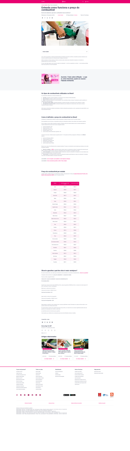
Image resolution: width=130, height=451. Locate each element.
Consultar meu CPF (19, 371)
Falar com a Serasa (19, 381)
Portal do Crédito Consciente (79, 374)
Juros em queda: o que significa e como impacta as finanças (58, 158)
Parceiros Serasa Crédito (20, 382)
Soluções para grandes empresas (21, 387)
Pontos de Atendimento (59, 371)
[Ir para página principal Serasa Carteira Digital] (64, 1)
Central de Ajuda (57, 374)
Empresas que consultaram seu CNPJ (81, 381)
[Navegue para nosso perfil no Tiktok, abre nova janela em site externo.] (21, 395)
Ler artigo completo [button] (48, 358)
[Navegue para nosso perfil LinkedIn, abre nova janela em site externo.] (36, 395)
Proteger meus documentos (79, 376)
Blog (49, 5)
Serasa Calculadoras (39, 379)
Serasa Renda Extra (39, 381)
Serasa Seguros (38, 387)
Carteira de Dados (38, 389)
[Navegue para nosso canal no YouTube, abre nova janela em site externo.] (24, 395)
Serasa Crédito (38, 371)
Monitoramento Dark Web (20, 379)
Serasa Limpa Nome (39, 376)
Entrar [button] (87, 1)
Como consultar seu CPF (79, 373)
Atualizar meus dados (19, 384)
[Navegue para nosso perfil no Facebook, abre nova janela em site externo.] (32, 395)
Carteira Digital (44, 5)
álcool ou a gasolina (84, 272)
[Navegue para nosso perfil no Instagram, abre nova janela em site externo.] (17, 395)
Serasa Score (38, 374)
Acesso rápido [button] (46, 51)
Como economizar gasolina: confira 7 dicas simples (57, 160)
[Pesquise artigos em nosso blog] (83, 2)
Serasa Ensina (38, 382)
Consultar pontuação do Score (21, 374)
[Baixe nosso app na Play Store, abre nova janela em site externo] (72, 395)
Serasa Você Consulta (39, 384)
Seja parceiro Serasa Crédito (98, 373)
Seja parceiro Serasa (97, 371)
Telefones (56, 373)
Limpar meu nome (19, 373)
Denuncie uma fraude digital (59, 376)
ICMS (53, 149)
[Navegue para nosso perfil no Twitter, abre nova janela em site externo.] (28, 395)
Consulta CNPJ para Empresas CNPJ (80, 382)
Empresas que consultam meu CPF (80, 379)
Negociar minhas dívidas (20, 376)
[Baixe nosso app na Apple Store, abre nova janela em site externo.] (66, 395)
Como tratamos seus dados (20, 389)
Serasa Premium (38, 373)
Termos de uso (77, 384)
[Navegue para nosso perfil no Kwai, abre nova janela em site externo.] (40, 395)
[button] (42, 18)
